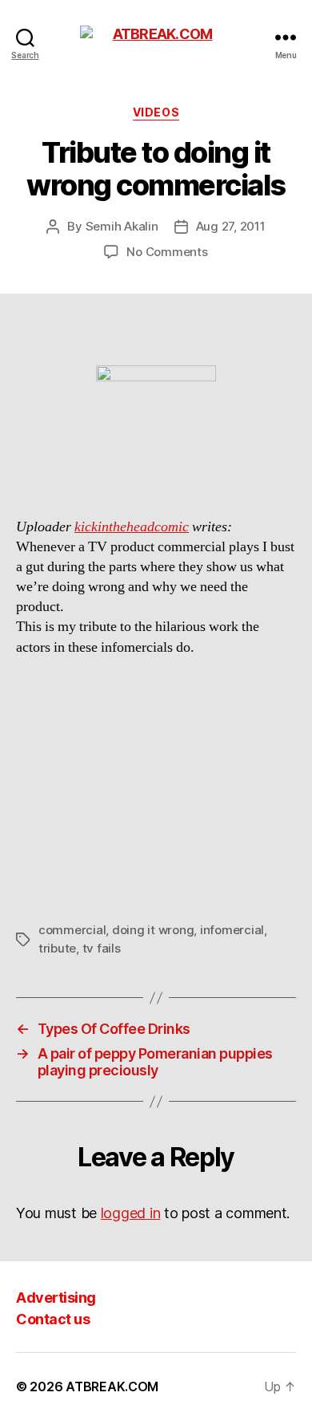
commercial (72, 929)
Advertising (56, 1297)
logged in (131, 1213)
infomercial (232, 929)
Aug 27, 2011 (231, 226)
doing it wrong (153, 929)
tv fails (101, 948)
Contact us (53, 1319)
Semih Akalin (122, 226)
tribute (57, 948)
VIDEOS (156, 112)
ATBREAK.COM (112, 1386)
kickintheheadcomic (131, 527)
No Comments (166, 251)
